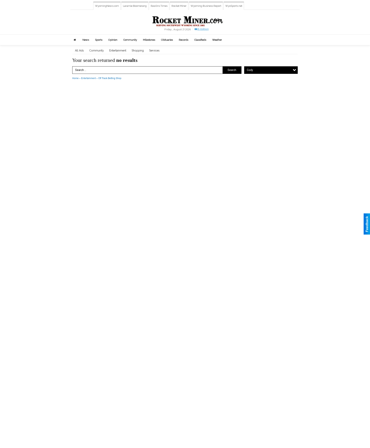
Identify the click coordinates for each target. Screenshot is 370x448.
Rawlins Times (159, 5)
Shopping (138, 50)
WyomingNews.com (107, 5)
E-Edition (203, 29)
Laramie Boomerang (135, 5)
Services (154, 50)
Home (75, 78)
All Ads (79, 50)
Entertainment (117, 50)
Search (232, 70)
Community (96, 50)
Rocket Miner (179, 5)
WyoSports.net (233, 5)
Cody (250, 70)
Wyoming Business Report (206, 5)
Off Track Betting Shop (109, 78)
